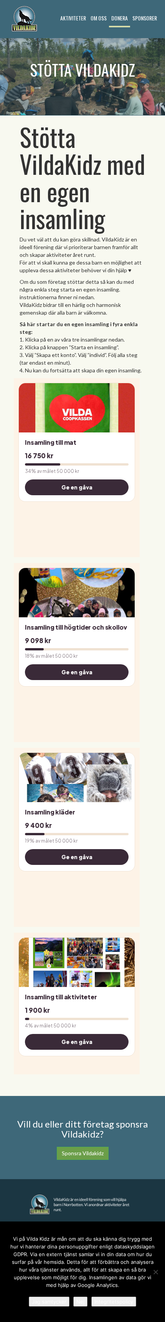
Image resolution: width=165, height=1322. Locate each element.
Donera (119, 18)
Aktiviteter (73, 18)
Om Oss (99, 18)
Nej (80, 1302)
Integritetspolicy (113, 1302)
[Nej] (155, 1272)
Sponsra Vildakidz (83, 1153)
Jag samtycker (49, 1302)
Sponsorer (144, 18)
